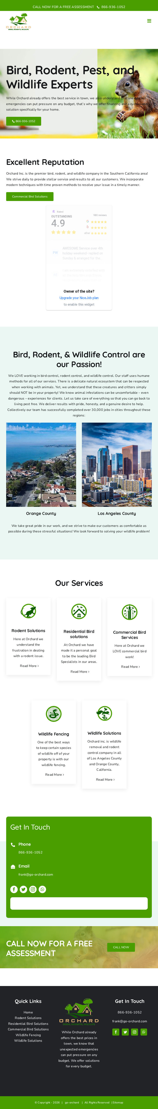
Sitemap (118, 1102)
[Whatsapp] (144, 1032)
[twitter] (23, 889)
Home (28, 1012)
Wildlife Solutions (28, 1040)
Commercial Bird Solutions (28, 1029)
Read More (28, 666)
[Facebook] (115, 1032)
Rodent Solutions (28, 1018)
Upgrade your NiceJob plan (79, 298)
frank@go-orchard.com (36, 874)
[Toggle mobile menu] (149, 21)
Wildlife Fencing (28, 1035)
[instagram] (33, 889)
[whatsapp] (42, 889)
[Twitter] (125, 1032)
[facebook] (14, 889)
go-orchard (72, 1102)
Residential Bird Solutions (28, 1024)
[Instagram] (134, 1032)
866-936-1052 (112, 7)
